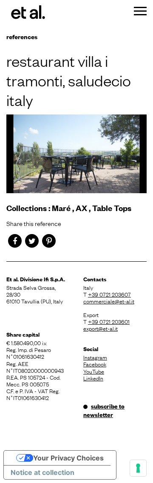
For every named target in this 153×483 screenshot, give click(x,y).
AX (81, 208)
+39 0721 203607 (109, 294)
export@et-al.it (100, 328)
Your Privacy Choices (68, 458)
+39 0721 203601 (109, 321)
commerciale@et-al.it (108, 300)
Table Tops (111, 208)
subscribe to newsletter (104, 410)
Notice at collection (42, 472)
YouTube (93, 371)
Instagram (95, 357)
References (21, 36)
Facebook (94, 363)
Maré (61, 208)
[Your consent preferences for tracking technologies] (138, 468)
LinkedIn (93, 377)
